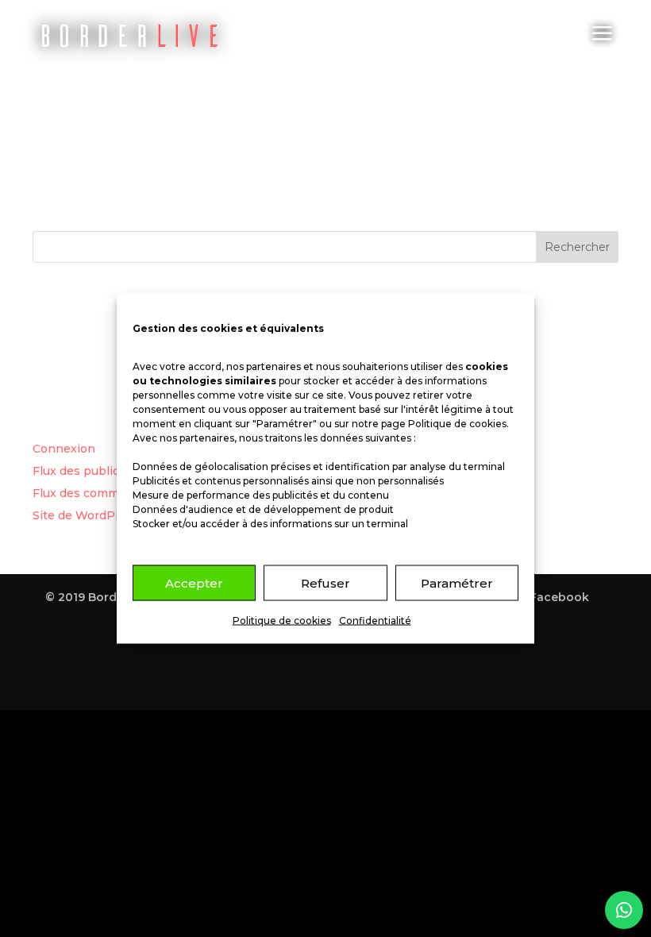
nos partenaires (263, 366)
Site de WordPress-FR (96, 515)
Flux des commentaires (100, 493)
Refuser (325, 582)
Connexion (64, 449)
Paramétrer (457, 582)
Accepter (194, 582)
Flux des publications (94, 471)
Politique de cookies (457, 424)
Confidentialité (375, 621)
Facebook (559, 597)
